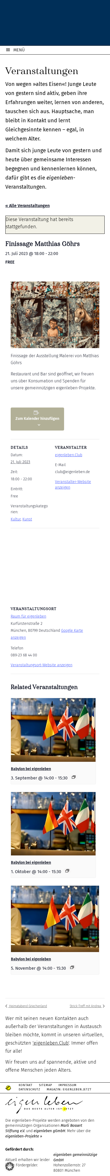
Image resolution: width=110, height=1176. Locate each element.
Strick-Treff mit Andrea (86, 1006)
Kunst (27, 519)
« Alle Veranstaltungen (27, 205)
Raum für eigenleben (28, 616)
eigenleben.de (55, 24)
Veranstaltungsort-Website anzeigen (41, 665)
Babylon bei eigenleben (31, 769)
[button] (9, 1166)
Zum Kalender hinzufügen (37, 418)
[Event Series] (74, 777)
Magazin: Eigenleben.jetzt (69, 1089)
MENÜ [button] (19, 49)
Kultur (16, 519)
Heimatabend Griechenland (27, 1006)
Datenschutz (29, 1089)
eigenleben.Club (68, 455)
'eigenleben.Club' (51, 1043)
